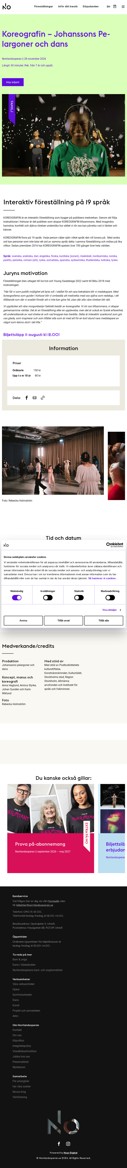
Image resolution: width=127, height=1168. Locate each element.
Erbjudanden (91, 6)
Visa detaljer (109, 609)
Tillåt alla (104, 620)
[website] (43, 398)
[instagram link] (68, 1144)
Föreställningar (43, 6)
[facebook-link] (27, 398)
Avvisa (23, 620)
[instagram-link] (35, 398)
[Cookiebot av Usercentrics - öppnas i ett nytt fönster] (108, 544)
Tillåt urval (64, 620)
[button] (13, 82)
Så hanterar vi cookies (102, 578)
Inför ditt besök (68, 6)
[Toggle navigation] (123, 5)
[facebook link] (59, 1144)
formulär (54, 901)
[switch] (48, 597)
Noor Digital (70, 1152)
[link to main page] (7, 6)
